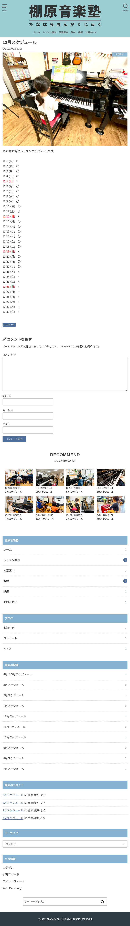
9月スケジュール (13, 795)
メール (8, 410)
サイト (6, 424)
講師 (80, 32)
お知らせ (10, 325)
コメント (9, 354)
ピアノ (7, 648)
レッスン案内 (49, 32)
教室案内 (63, 32)
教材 (73, 32)
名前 (7, 396)
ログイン (8, 867)
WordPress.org (12, 888)
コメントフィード (14, 881)
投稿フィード (11, 874)
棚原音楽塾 (62, 919)
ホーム (37, 32)
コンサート (10, 638)
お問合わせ (90, 32)
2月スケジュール (13, 810)
